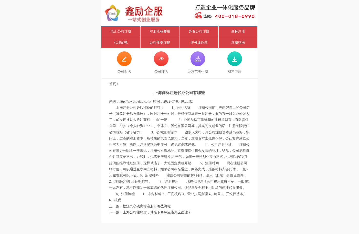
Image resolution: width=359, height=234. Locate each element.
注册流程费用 (160, 31)
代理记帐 (121, 42)
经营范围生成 (198, 64)
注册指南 (238, 42)
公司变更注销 (160, 42)
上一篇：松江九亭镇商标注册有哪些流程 (140, 206)
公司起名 (124, 64)
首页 (112, 84)
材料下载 (235, 64)
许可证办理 (199, 42)
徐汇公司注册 (121, 31)
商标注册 (238, 31)
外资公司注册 (199, 31)
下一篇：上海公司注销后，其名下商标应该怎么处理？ (150, 212)
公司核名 (161, 64)
